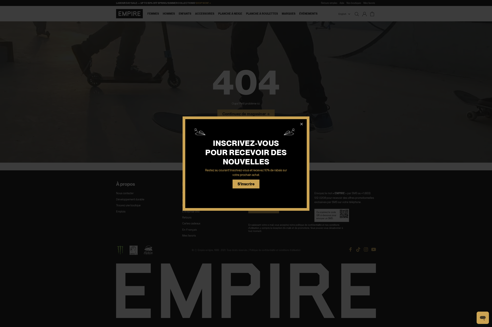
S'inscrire (246, 184)
